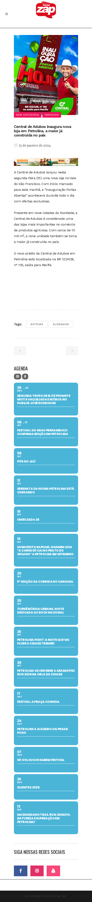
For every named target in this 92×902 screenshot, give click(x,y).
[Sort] (25, 376)
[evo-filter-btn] (17, 376)
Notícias (37, 324)
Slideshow (61, 324)
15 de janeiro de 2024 (34, 145)
